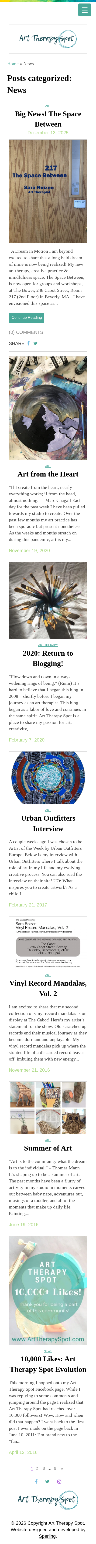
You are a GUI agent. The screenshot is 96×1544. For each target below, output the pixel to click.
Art (48, 105)
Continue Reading (27, 317)
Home (13, 63)
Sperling (47, 1536)
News (48, 1351)
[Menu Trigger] (84, 9)
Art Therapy (48, 645)
